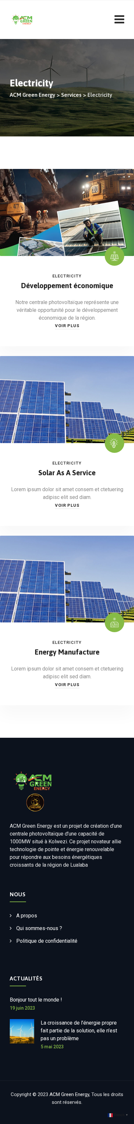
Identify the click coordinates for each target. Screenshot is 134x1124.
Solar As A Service (67, 472)
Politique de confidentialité (46, 941)
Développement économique (67, 285)
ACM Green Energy (69, 1094)
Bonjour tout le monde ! (36, 1000)
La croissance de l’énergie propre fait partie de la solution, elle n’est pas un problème (79, 1030)
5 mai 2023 (52, 1046)
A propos (26, 916)
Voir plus (67, 325)
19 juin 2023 (22, 1008)
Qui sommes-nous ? (39, 928)
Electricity (67, 276)
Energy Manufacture (67, 652)
